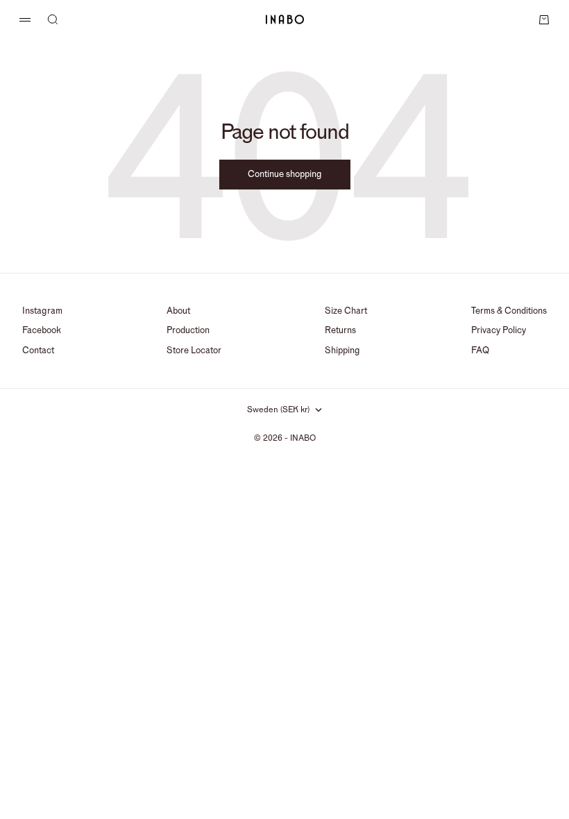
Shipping (342, 350)
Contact (38, 350)
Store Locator (194, 350)
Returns (340, 330)
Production (188, 330)
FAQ (480, 350)
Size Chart (346, 311)
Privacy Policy (498, 330)
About (178, 311)
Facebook (41, 330)
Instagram (42, 311)
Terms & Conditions (509, 311)
